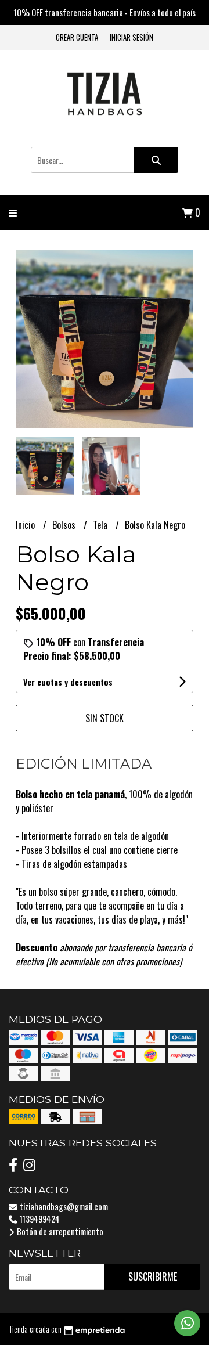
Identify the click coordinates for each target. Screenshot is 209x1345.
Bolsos (65, 525)
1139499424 (39, 1219)
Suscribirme (152, 1276)
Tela (101, 525)
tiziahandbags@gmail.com (63, 1206)
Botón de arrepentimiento (59, 1231)
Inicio (26, 525)
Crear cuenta (77, 37)
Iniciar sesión (131, 37)
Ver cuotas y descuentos (68, 682)
